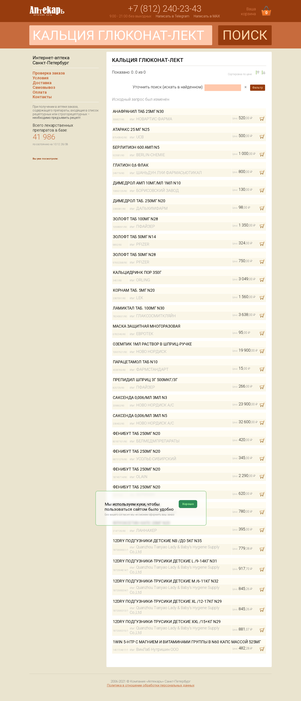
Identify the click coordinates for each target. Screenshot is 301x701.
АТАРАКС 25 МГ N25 (131, 129)
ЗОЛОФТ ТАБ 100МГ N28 (135, 219)
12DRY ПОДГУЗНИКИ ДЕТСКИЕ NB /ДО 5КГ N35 (157, 540)
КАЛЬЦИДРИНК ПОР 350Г (137, 272)
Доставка (42, 82)
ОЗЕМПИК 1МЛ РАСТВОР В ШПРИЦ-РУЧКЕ (152, 344)
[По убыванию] (257, 72)
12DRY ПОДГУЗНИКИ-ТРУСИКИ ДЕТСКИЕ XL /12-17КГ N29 (167, 601)
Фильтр (257, 87)
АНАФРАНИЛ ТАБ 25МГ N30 (138, 111)
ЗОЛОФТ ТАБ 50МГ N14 (134, 236)
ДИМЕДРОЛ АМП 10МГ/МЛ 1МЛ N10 (147, 183)
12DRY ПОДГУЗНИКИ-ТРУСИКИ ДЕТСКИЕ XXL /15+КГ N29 (167, 621)
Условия (40, 78)
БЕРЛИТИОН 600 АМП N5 (136, 147)
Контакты (42, 97)
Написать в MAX (207, 16)
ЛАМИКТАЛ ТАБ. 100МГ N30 (138, 308)
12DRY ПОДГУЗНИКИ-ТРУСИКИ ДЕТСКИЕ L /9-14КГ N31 (165, 561)
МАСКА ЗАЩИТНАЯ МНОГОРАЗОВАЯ (146, 326)
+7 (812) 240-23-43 (164, 9)
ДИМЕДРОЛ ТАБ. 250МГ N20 (139, 200)
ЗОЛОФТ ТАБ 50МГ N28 (134, 254)
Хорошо (188, 504)
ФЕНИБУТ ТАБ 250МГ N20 (136, 433)
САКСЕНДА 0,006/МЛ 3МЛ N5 (140, 415)
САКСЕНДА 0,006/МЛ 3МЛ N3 (140, 397)
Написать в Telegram (172, 16)
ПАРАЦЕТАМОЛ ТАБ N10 (135, 362)
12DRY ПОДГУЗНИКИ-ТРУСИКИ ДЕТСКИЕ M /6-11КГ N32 (165, 581)
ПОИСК (245, 35)
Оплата (40, 92)
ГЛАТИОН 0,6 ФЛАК (131, 165)
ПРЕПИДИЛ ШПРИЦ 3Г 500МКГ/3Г (145, 379)
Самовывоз (44, 87)
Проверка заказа (49, 73)
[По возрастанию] (263, 72)
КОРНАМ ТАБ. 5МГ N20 (134, 290)
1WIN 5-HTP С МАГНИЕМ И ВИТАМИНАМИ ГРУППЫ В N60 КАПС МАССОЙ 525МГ (187, 642)
